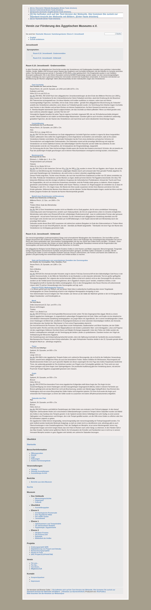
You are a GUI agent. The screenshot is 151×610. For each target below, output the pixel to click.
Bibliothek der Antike (43, 538)
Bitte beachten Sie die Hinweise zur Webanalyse (45, 593)
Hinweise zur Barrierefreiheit (73, 591)
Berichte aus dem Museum (41, 482)
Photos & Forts (37, 552)
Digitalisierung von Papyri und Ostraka (46, 549)
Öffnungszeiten (37, 453)
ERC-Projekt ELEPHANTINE (42, 554)
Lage (33, 457)
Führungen (35, 459)
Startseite (39, 34)
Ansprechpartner (37, 577)
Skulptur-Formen (41, 533)
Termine (34, 469)
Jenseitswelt (40, 518)
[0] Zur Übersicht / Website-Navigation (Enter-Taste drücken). (53, 8)
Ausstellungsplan (42, 507)
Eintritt (33, 455)
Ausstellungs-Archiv (39, 473)
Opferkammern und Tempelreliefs (48, 524)
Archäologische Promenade (46, 513)
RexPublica (101, 591)
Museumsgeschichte (43, 498)
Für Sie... (34, 565)
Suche (30, 487)
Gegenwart (39, 500)
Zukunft (38, 502)
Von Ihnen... (35, 567)
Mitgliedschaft (36, 569)
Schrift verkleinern (37, 39)
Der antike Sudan (42, 516)
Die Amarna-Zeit (41, 534)
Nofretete (38, 536)
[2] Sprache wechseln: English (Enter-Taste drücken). (50, 12)
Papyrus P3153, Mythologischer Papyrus (47, 287)
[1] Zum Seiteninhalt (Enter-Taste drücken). (46, 10)
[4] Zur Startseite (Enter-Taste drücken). (45, 19)
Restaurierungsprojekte (40, 551)
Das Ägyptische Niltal (43, 515)
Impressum (35, 581)
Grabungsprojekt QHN (39, 547)
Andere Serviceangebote (40, 461)
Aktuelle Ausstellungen (40, 471)
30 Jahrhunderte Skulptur (45, 525)
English (33, 37)
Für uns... (34, 563)
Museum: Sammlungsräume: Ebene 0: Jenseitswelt (64, 34)
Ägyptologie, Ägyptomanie (45, 527)
